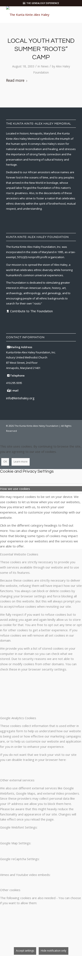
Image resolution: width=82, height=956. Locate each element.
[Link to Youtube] (73, 436)
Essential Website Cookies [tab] (19, 554)
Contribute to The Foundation (31, 311)
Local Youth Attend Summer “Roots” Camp (41, 49)
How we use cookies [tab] (15, 489)
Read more (15, 80)
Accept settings (25, 950)
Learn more (21, 461)
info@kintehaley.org (20, 398)
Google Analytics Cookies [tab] (18, 718)
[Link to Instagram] (60, 436)
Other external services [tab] (17, 780)
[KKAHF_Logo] (34, 14)
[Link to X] (54, 436)
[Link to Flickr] (66, 436)
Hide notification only (53, 950)
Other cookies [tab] (10, 890)
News (45, 66)
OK (5, 461)
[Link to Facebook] (47, 436)
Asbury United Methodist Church (26, 357)
